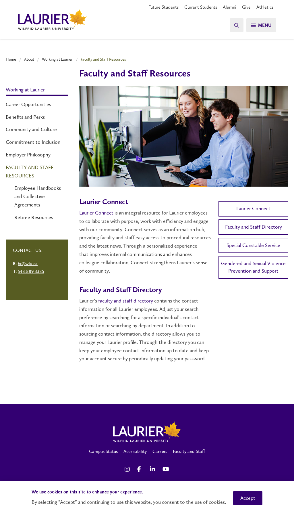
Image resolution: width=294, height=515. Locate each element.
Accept (247, 498)
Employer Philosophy (28, 155)
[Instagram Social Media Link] (128, 469)
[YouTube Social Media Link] (166, 469)
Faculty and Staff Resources (29, 171)
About (29, 59)
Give (246, 7)
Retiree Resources (33, 217)
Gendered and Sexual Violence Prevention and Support (253, 267)
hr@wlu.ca (28, 263)
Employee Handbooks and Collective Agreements (37, 196)
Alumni (229, 7)
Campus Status (103, 451)
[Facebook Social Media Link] (140, 469)
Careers (159, 451)
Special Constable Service (253, 245)
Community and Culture (31, 129)
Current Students (200, 7)
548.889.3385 (31, 271)
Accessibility (135, 451)
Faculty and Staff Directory (253, 227)
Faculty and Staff (189, 451)
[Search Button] (236, 25)
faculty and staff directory (125, 301)
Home (11, 59)
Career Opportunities (28, 104)
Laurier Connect (96, 213)
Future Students (163, 7)
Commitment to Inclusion (33, 142)
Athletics (264, 7)
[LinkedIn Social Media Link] (153, 469)
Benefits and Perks (25, 117)
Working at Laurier (57, 59)
